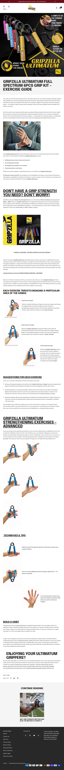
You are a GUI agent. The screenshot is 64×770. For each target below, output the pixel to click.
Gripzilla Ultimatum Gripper (47, 393)
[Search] (9, 6)
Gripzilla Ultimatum (20, 625)
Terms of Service (7, 750)
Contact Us (6, 736)
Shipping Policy (7, 747)
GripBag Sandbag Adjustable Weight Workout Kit (40, 668)
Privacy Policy (7, 742)
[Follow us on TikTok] (38, 735)
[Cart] (60, 8)
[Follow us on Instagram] (30, 735)
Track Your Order (8, 756)
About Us (5, 739)
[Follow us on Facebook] (25, 735)
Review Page (6, 753)
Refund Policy (7, 745)
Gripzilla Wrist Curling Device (14, 668)
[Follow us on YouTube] (34, 735)
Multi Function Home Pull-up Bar (17, 666)
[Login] (56, 7)
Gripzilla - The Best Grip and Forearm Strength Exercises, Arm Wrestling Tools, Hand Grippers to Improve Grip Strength (51, 735)
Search (5, 733)
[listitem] (10, 678)
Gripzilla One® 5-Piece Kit (21, 664)
